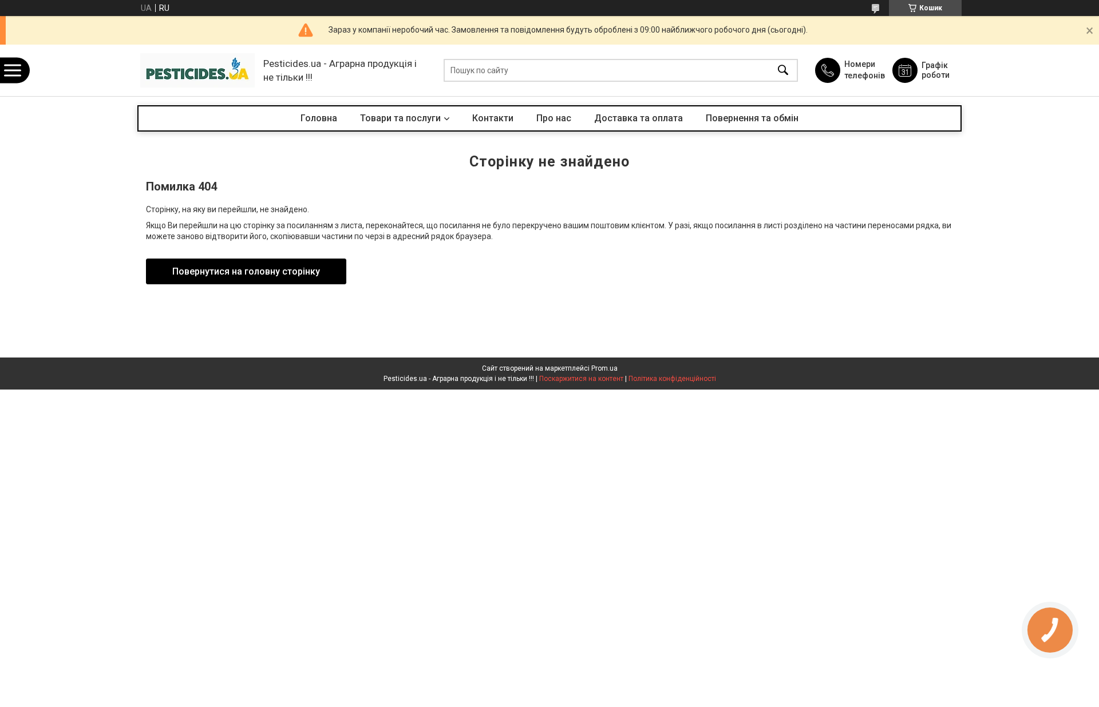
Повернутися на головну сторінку (246, 271)
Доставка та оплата (638, 118)
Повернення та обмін (752, 118)
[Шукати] (783, 70)
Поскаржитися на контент (581, 379)
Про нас (553, 118)
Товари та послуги (400, 118)
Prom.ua (604, 368)
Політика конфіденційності (672, 379)
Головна (319, 118)
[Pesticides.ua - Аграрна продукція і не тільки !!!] (197, 70)
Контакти (492, 118)
